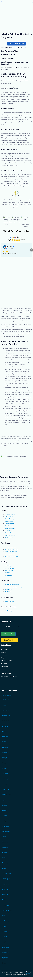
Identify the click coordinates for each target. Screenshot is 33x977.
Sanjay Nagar (5, 947)
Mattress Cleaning (10, 528)
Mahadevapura (6, 952)
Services (3, 652)
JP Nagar (4, 763)
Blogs (3, 658)
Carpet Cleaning (9, 537)
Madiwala (4, 784)
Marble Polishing (9, 601)
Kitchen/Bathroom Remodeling (13, 587)
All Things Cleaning (6, 660)
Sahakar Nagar (6, 921)
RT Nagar (4, 815)
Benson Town (5, 905)
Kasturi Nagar (6, 773)
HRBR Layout (5, 742)
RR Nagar (4, 821)
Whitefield (4, 805)
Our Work (4, 663)
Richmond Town (6, 794)
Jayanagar (4, 757)
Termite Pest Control (11, 551)
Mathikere (4, 926)
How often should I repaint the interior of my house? (15, 484)
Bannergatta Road (7, 696)
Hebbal (4, 731)
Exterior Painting (9, 568)
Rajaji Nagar (5, 942)
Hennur (4, 963)
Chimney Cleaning (9, 533)
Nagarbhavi (5, 957)
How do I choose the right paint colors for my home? (15, 486)
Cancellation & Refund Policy (9, 676)
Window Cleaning (9, 521)
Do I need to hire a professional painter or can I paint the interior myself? (16, 489)
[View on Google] (4, 247)
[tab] (16, 481)
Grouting (7, 573)
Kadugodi (4, 768)
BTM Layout (5, 710)
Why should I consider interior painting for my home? (15, 481)
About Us (4, 655)
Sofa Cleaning (8, 530)
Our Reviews (4, 649)
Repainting (8, 566)
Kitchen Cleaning (9, 519)
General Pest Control (10, 547)
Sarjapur (4, 800)
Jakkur (3, 915)
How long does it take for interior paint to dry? (13, 493)
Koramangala (5, 779)
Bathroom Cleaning (10, 535)
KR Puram (4, 936)
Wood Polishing (9, 575)
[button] (16, 29)
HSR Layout (5, 747)
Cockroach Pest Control (11, 556)
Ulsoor (4, 900)
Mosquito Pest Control (11, 554)
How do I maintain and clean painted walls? (12, 497)
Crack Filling (8, 591)
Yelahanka (4, 810)
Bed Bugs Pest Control (11, 549)
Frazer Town (5, 721)
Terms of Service (6, 673)
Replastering (8, 589)
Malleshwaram (6, 884)
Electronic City (6, 715)
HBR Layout (5, 726)
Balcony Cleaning (9, 523)
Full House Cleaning (10, 514)
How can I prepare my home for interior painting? (14, 495)
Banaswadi (5, 931)
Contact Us (4, 666)
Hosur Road (5, 736)
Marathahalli (5, 789)
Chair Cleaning (9, 526)
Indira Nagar (5, 752)
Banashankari (5, 700)
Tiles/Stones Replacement (12, 584)
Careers (3, 669)
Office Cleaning (9, 516)
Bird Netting (8, 611)
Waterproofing (9, 570)
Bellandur (4, 705)
